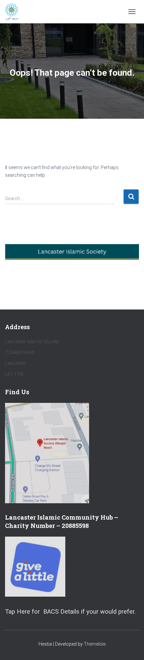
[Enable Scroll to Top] (130, 646)
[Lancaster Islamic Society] (14, 11)
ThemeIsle (94, 644)
